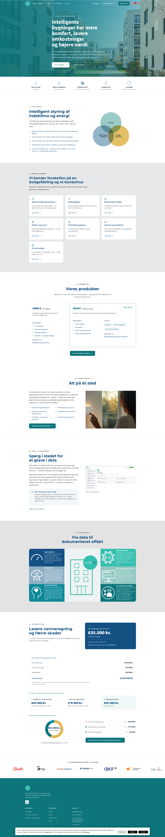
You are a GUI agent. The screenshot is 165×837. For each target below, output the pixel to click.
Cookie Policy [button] (48, 832)
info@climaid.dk (77, 811)
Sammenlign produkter (81, 353)
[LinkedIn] (27, 802)
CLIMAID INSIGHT (108, 3)
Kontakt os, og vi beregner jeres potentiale (104, 740)
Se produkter (59, 65)
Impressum (75, 824)
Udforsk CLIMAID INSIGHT (41, 426)
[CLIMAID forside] (27, 3)
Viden (49, 3)
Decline (133, 832)
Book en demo (79, 65)
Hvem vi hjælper (38, 3)
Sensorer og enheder (32, 818)
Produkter (58, 3)
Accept (143, 832)
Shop (97, 3)
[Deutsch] (135, 3)
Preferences (121, 832)
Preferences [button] (87, 832)
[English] (138, 3)
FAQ (50, 821)
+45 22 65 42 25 (77, 815)
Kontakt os (124, 3)
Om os (67, 3)
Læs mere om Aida (36, 509)
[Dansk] (132, 3)
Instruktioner (53, 818)
